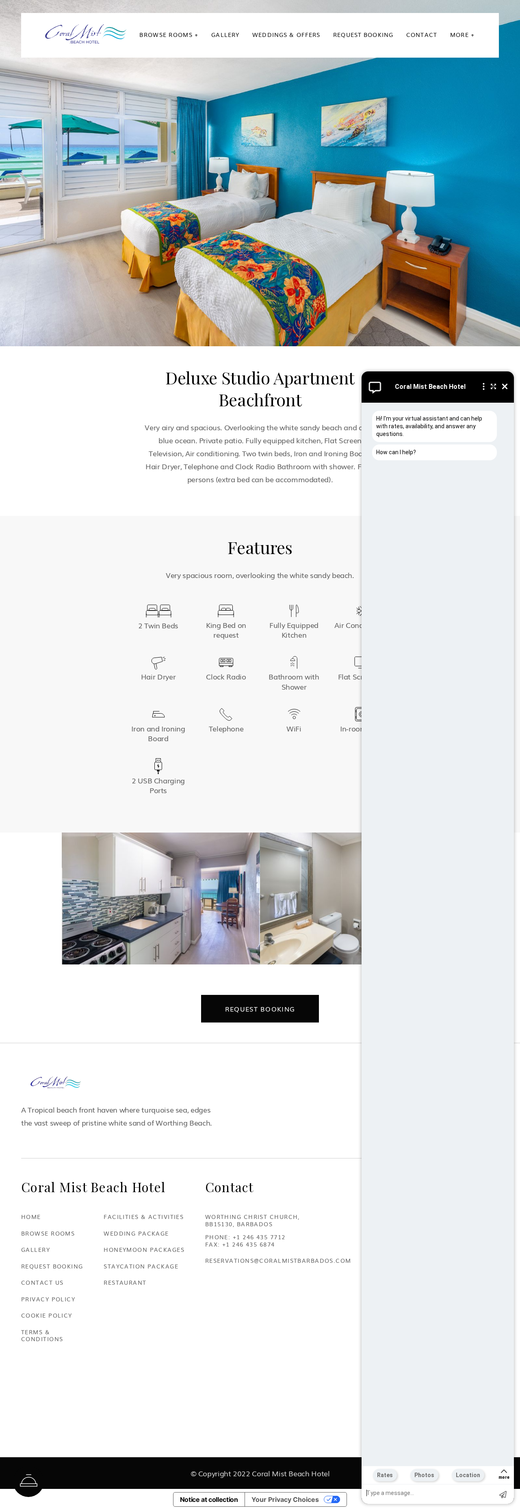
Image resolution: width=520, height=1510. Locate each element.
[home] (85, 33)
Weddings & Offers (286, 34)
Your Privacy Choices (285, 1499)
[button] (168, 34)
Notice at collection (209, 1499)
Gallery (225, 34)
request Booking (363, 34)
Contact (421, 34)
